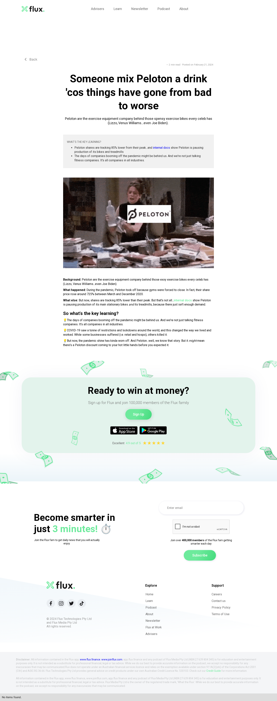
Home (149, 594)
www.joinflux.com (111, 659)
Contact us (219, 601)
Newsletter (152, 621)
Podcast (151, 607)
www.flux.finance (90, 659)
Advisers (151, 634)
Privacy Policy (221, 607)
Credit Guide (213, 670)
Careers (217, 594)
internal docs (161, 147)
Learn (149, 601)
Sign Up (138, 414)
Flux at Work (153, 627)
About (149, 614)
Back (30, 59)
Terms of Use (221, 614)
